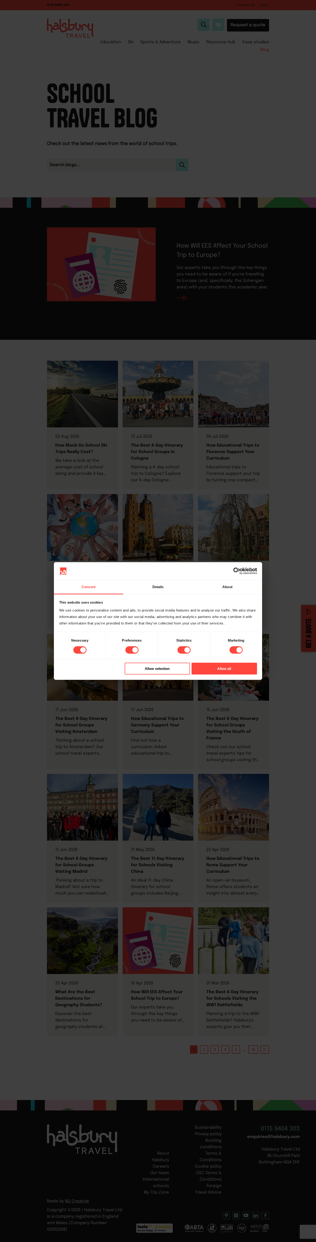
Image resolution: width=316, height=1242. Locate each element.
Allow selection (157, 669)
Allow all (224, 669)
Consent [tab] (89, 587)
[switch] (132, 650)
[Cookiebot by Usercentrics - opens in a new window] (237, 570)
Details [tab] (158, 587)
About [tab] (227, 587)
